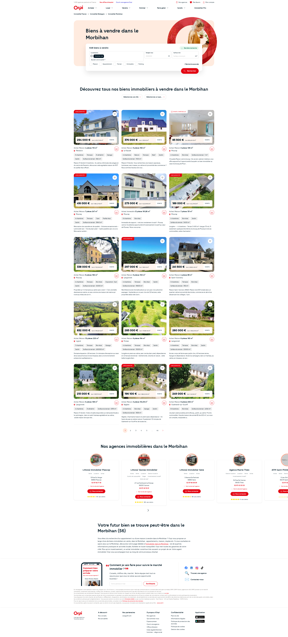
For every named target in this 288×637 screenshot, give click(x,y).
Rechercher (191, 71)
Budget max (149, 53)
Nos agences (151, 616)
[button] (102, 56)
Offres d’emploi (152, 627)
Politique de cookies (178, 626)
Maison (95, 64)
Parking (141, 64)
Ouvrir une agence (153, 624)
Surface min (177, 53)
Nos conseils (102, 616)
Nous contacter (97, 491)
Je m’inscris (150, 584)
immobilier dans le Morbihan (157, 544)
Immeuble (130, 64)
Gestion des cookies (178, 629)
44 (158, 431)
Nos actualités (103, 618)
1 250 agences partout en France (85, 2)
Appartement (107, 64)
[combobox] (104, 56)
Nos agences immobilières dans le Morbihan (144, 446)
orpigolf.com (126, 616)
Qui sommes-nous (153, 618)
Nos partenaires (128, 612)
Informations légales (178, 618)
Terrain (119, 64)
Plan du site (175, 616)
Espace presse (151, 621)
